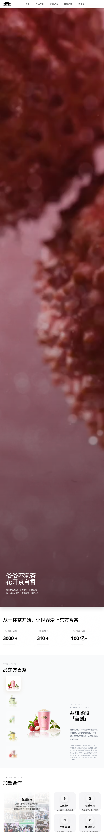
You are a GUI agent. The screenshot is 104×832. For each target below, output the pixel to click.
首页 (28, 4)
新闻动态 (54, 4)
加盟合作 (68, 4)
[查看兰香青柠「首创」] (13, 718)
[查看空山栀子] (13, 701)
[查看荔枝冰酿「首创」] (13, 683)
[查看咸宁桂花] (13, 735)
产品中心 (40, 4)
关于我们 (82, 4)
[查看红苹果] (13, 753)
